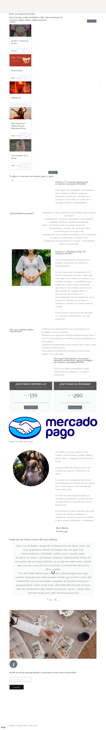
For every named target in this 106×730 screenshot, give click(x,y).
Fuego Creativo (17, 71)
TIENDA (78, 6)
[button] (29, 27)
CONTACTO (70, 6)
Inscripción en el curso (20, 104)
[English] (2, 727)
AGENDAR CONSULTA (24, 6)
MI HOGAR (88, 6)
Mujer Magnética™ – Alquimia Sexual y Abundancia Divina (19, 125)
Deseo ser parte (31, 407)
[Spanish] (4, 727)
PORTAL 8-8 (16, 98)
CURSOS (13, 6)
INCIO (6, 6)
